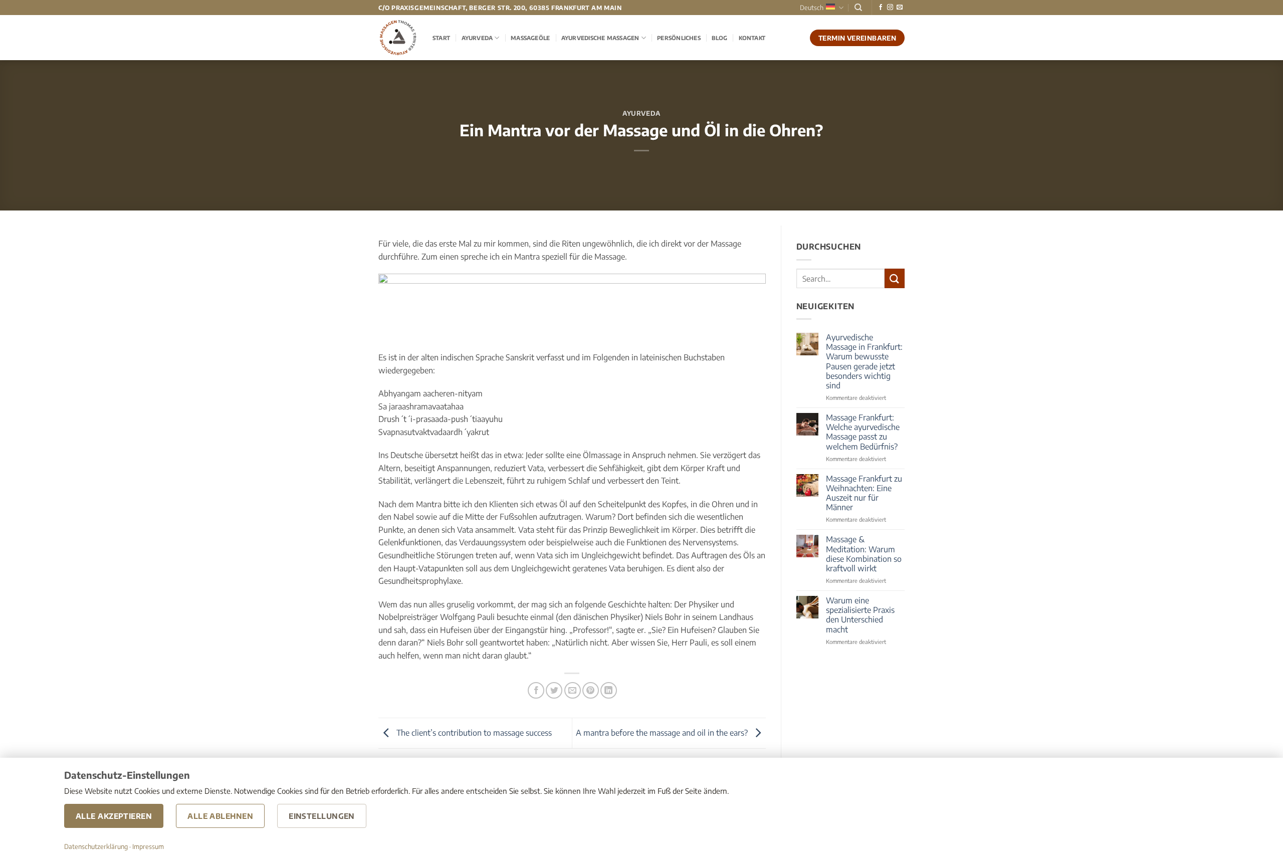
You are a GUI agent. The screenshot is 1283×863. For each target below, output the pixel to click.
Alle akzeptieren (114, 815)
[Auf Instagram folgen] (890, 7)
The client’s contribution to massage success (473, 732)
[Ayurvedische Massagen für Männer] (397, 37)
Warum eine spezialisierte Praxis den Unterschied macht (860, 615)
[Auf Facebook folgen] (881, 7)
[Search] (858, 8)
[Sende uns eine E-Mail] (900, 7)
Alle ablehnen (220, 815)
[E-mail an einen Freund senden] (572, 690)
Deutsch (811, 8)
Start (441, 37)
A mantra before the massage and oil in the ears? (663, 732)
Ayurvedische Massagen (600, 37)
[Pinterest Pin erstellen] (590, 690)
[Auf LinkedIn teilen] (608, 690)
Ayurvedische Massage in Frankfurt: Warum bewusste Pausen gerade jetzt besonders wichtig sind (864, 361)
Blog (719, 37)
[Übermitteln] (895, 278)
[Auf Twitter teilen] (554, 690)
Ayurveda (477, 37)
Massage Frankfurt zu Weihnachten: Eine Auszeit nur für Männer (864, 493)
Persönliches (679, 37)
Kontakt (752, 37)
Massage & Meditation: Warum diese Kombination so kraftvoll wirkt (864, 554)
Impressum (148, 846)
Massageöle (530, 37)
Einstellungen (322, 815)
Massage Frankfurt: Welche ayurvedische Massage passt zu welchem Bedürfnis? (863, 432)
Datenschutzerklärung (96, 846)
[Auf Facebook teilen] (536, 690)
